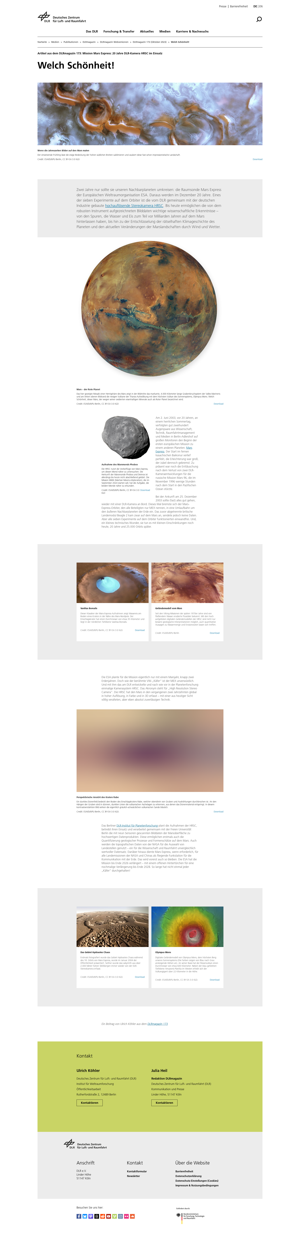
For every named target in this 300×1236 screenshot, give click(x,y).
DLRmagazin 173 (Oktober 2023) (150, 42)
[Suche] (259, 19)
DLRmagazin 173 (158, 1024)
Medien (164, 31)
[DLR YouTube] (108, 1217)
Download (257, 159)
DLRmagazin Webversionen (114, 42)
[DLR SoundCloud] (132, 1217)
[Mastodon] (90, 1217)
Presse (222, 6)
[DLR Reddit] (102, 1217)
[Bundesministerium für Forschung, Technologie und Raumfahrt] (193, 1227)
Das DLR (92, 31)
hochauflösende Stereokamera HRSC (134, 205)
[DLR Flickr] (126, 1217)
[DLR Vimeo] (114, 1217)
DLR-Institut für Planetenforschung (137, 825)
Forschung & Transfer (118, 31)
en (260, 6)
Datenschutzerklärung (188, 1176)
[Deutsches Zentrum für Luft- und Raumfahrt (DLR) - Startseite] (63, 18)
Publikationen (71, 42)
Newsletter (133, 1176)
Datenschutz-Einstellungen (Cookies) (196, 1180)
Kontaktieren (89, 1103)
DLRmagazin (89, 42)
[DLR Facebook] (79, 1217)
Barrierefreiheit (239, 6)
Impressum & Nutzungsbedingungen (197, 1185)
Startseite (42, 42)
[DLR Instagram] (120, 1217)
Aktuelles (147, 31)
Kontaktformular (137, 1171)
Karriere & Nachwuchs (192, 31)
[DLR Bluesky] (84, 1217)
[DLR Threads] (96, 1217)
